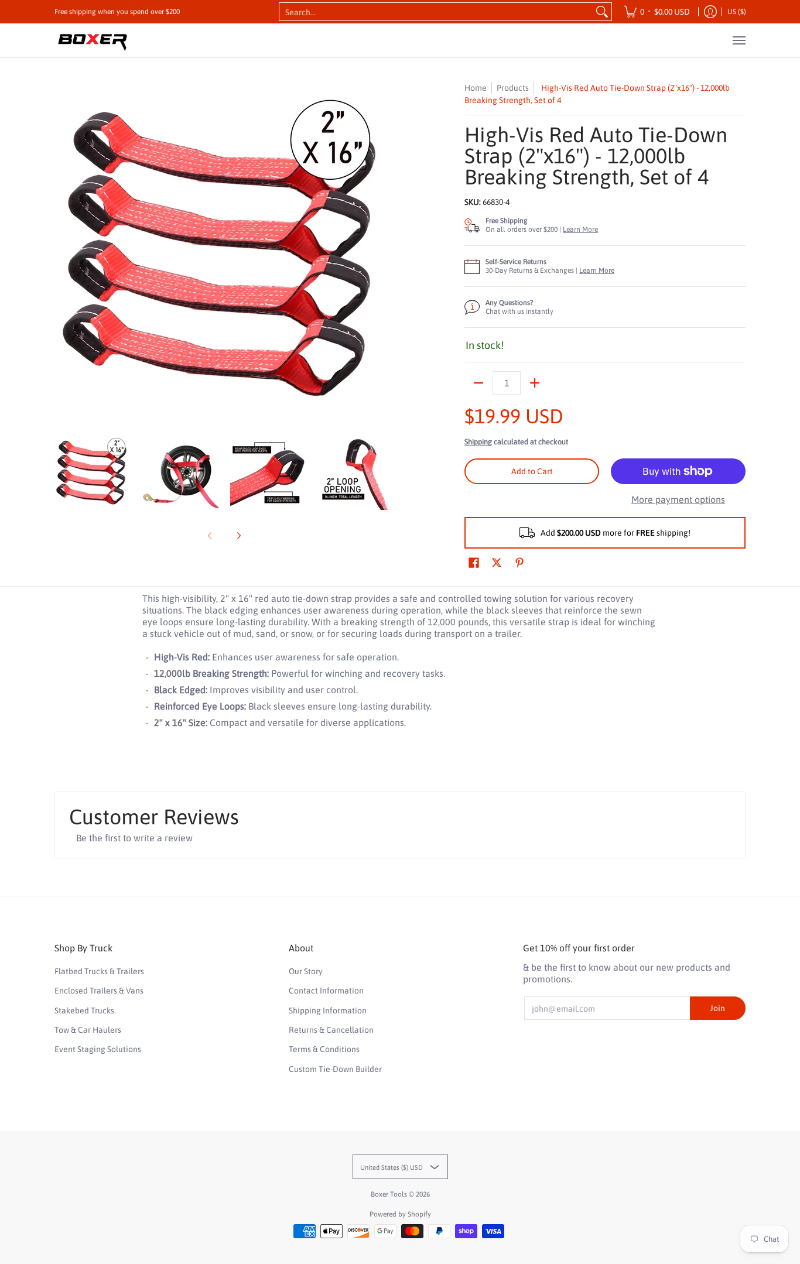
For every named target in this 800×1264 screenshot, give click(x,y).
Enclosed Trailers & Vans (98, 990)
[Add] (535, 383)
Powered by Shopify (400, 1214)
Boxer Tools (389, 1194)
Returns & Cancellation (331, 1030)
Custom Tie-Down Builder (335, 1069)
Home (475, 88)
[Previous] (63, 251)
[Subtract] (478, 383)
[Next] (386, 251)
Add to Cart (532, 471)
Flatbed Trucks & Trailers (99, 971)
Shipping (478, 441)
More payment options (678, 499)
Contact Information (326, 990)
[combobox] (436, 11)
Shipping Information (328, 1010)
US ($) (736, 12)
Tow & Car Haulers (87, 1030)
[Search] (602, 11)
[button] (474, 563)
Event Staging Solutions (97, 1049)
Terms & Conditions (324, 1049)
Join (717, 1008)
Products (513, 88)
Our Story (306, 971)
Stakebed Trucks (84, 1010)
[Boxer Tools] (92, 40)
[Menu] (738, 40)
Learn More (580, 229)
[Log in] (710, 11)
